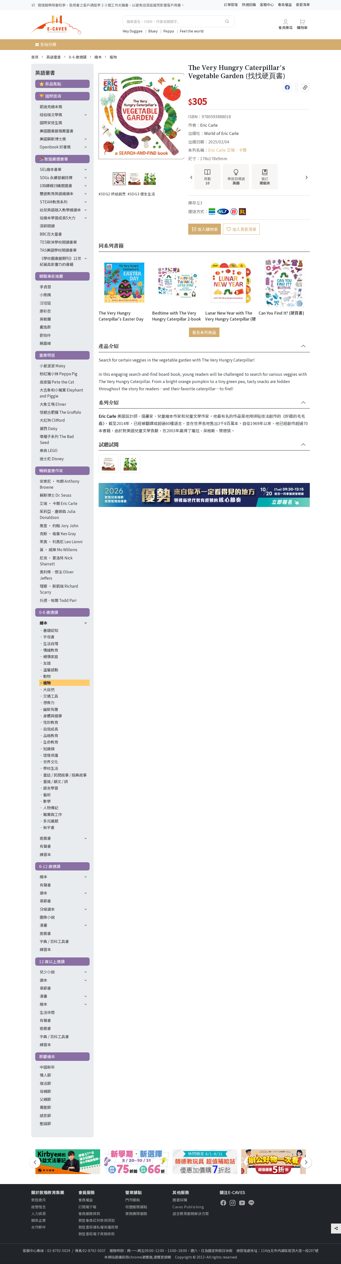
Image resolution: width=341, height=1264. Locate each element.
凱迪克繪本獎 (51, 106)
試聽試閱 (109, 444)
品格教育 (50, 735)
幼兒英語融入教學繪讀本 (60, 209)
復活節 (45, 1083)
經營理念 (38, 1206)
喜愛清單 (303, 4)
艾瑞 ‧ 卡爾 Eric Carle (58, 503)
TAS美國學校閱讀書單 (58, 250)
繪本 (98, 56)
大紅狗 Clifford (52, 420)
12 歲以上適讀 (52, 961)
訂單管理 (231, 4)
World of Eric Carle (221, 133)
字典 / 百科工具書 (54, 941)
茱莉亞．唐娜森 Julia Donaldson (57, 514)
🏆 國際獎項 (50, 96)
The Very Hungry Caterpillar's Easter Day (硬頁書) (121, 316)
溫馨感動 (50, 669)
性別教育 (50, 722)
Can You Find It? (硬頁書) (281, 313)
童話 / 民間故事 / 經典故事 (65, 775)
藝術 (47, 794)
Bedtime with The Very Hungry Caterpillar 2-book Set (176, 316)
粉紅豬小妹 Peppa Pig (58, 373)
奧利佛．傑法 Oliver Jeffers (57, 574)
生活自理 (50, 643)
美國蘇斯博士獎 (53, 138)
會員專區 (285, 27)
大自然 (48, 689)
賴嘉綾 (45, 343)
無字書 (48, 827)
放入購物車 (208, 229)
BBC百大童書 (51, 234)
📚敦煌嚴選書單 (53, 159)
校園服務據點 (136, 1206)
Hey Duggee (133, 30)
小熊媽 (45, 294)
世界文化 (50, 761)
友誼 (47, 663)
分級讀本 (47, 909)
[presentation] (191, 177)
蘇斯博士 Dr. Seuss (55, 495)
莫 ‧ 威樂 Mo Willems (58, 549)
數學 (47, 801)
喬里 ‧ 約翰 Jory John (59, 525)
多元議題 (50, 821)
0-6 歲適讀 (78, 56)
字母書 (48, 636)
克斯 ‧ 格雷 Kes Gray (58, 533)
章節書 (45, 900)
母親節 (45, 1091)
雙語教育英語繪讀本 (56, 193)
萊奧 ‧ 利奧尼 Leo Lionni (61, 541)
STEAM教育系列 (53, 201)
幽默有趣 (50, 709)
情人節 (45, 1075)
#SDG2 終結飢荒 (112, 193)
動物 (47, 676)
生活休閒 (47, 1012)
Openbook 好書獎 (55, 146)
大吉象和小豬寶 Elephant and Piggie (61, 393)
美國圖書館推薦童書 (56, 130)
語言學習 (50, 788)
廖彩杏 (45, 311)
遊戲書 (45, 838)
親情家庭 (50, 656)
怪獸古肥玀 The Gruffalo (60, 412)
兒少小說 (47, 971)
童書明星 (47, 355)
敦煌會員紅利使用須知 (96, 1220)
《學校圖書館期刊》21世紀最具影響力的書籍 (60, 261)
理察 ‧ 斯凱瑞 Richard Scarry (59, 589)
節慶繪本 (47, 1056)
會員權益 (285, 4)
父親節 (45, 1099)
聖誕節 (45, 1123)
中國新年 (47, 1067)
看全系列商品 (204, 332)
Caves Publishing (188, 1206)
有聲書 (45, 846)
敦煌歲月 (38, 1199)
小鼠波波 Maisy (52, 365)
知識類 (48, 748)
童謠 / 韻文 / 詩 (55, 781)
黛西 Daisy (48, 428)
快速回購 (249, 4)
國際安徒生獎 (51, 122)
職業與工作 (52, 814)
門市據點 (132, 1199)
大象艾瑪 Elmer (53, 404)
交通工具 (50, 696)
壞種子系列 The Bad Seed (57, 439)
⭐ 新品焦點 (50, 84)
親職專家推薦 (51, 276)
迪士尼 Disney (52, 458)
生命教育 (50, 742)
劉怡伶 (45, 335)
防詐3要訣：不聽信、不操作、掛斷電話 (68, 4)
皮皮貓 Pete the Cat (57, 382)
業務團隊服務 (136, 1213)
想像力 (48, 702)
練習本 (45, 854)
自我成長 (50, 729)
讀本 (43, 892)
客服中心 (267, 4)
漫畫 (43, 925)
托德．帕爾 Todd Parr (58, 600)
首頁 (34, 56)
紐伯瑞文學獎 (51, 114)
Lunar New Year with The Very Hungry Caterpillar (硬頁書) (230, 316)
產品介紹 (109, 346)
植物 (113, 56)
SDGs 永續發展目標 (56, 177)
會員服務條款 (89, 1213)
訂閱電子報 (87, 1206)
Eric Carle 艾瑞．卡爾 (227, 150)
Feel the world (191, 30)
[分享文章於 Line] (297, 87)
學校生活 (50, 768)
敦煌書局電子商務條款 (96, 1233)
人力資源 (38, 1213)
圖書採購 (179, 1199)
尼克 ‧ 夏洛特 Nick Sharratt (56, 560)
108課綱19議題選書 (56, 185)
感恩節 (45, 1115)
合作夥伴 (38, 1227)
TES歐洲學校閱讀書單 (58, 242)
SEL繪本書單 (50, 169)
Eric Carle (209, 125)
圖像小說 (47, 917)
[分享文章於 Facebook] (287, 87)
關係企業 (38, 1220)
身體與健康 (52, 715)
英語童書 (53, 56)
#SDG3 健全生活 (141, 193)
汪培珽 (45, 303)
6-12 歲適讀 (49, 866)
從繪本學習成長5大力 (57, 217)
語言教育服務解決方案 (190, 1213)
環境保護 (50, 755)
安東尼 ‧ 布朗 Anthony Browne (59, 484)
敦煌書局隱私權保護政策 (98, 1227)
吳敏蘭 (45, 319)
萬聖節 (45, 1107)
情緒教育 (50, 650)
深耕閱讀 (47, 225)
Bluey (153, 30)
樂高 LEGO (48, 450)
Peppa (169, 30)
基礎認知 (50, 630)
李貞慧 (45, 286)
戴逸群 (45, 327)
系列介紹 (109, 403)
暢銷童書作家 (51, 470)
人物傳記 (50, 807)
